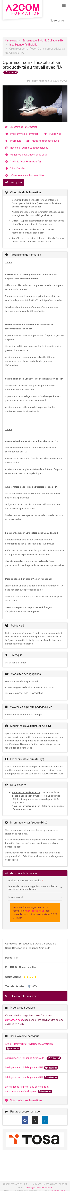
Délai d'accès (17, 168)
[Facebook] (25, 1120)
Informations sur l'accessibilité (27, 175)
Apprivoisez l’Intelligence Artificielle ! (25, 1058)
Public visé (55, 133)
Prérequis (15, 140)
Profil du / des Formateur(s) (25, 161)
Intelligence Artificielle (23, 44)
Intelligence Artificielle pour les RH (24, 1067)
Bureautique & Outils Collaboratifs (42, 40)
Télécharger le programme (24, 996)
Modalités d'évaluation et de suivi (28, 154)
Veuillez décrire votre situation (24, 880)
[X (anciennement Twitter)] (35, 1120)
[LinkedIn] (45, 1120)
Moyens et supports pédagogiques (28, 147)
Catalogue (11, 40)
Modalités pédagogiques (45, 140)
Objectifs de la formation (23, 127)
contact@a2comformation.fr (38, 1187)
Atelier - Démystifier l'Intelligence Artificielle (29, 1044)
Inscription (16, 182)
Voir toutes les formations (26, 1100)
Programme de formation (24, 133)
